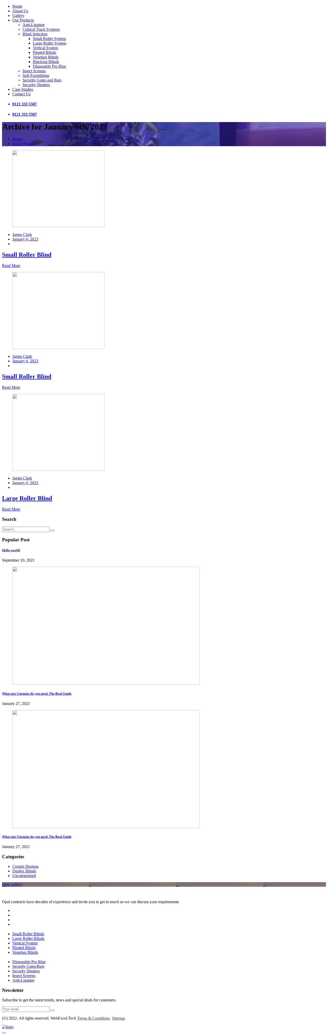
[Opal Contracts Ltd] (7, 1027)
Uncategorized (24, 875)
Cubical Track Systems (41, 29)
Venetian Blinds (45, 57)
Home (17, 6)
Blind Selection (35, 34)
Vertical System (45, 48)
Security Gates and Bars (42, 80)
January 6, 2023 (25, 239)
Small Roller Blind (26, 254)
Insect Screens (34, 71)
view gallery (12, 884)
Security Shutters (36, 85)
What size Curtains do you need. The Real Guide (36, 693)
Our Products (23, 20)
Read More (11, 265)
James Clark (22, 234)
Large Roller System (49, 43)
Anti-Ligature (34, 25)
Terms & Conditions (93, 1018)
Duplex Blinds (24, 871)
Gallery (18, 15)
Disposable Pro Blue (49, 66)
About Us (20, 11)
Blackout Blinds (46, 61)
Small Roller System (49, 38)
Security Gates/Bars (28, 966)
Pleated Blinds (44, 52)
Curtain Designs (25, 866)
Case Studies (22, 89)
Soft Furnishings (36, 75)
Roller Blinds (23, 144)
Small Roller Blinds (28, 934)
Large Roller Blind (27, 498)
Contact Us (21, 94)
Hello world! (11, 550)
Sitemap (118, 1018)
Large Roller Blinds (28, 938)
